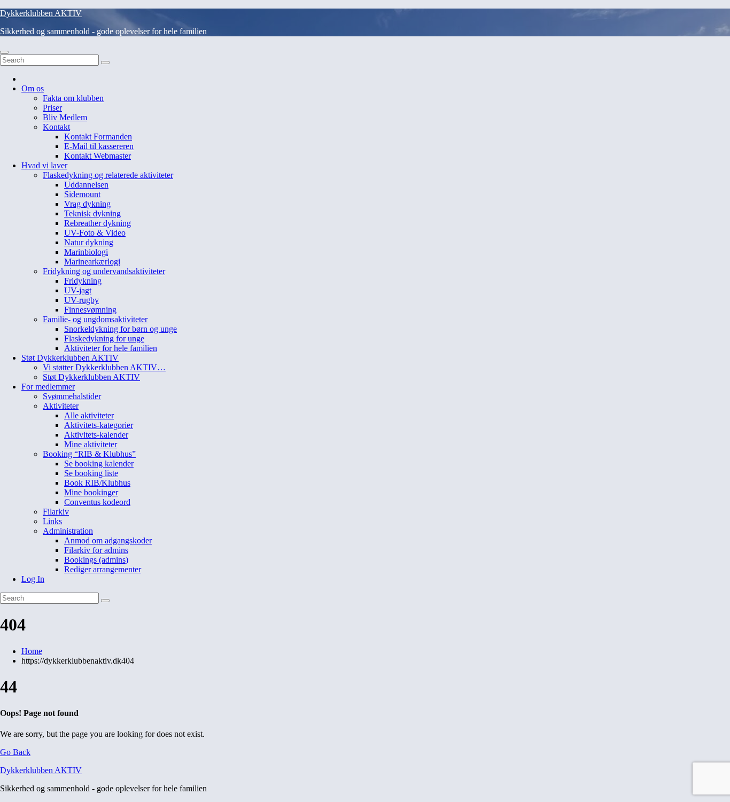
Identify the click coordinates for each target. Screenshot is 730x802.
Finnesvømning (90, 309)
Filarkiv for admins (96, 550)
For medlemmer (48, 386)
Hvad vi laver (44, 165)
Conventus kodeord (97, 502)
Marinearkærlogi (92, 261)
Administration (68, 530)
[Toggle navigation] (4, 52)
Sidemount (82, 194)
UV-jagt (77, 290)
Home (31, 651)
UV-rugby (81, 300)
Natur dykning (88, 242)
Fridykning (83, 280)
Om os (32, 88)
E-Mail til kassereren (99, 146)
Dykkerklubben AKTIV (41, 13)
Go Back (15, 752)
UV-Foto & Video (95, 232)
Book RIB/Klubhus (97, 482)
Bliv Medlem (65, 117)
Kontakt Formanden (98, 136)
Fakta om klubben (73, 98)
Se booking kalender (99, 463)
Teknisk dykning (92, 213)
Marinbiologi (86, 251)
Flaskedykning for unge (104, 338)
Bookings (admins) (96, 559)
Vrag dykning (87, 203)
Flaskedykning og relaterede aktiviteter (108, 175)
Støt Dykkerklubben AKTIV (70, 357)
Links (52, 521)
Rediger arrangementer (102, 569)
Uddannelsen (86, 184)
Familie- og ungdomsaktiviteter (95, 319)
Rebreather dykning (97, 223)
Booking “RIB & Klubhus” (89, 453)
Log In (32, 578)
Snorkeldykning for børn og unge (120, 328)
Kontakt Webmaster (97, 155)
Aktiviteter (61, 405)
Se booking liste (91, 473)
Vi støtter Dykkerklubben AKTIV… (104, 367)
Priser (52, 107)
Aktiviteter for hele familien (110, 348)
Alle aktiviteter (89, 415)
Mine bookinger (91, 492)
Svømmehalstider (72, 396)
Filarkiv (56, 511)
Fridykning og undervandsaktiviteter (104, 271)
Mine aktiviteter (90, 444)
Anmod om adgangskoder (108, 540)
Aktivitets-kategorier (98, 425)
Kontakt (56, 126)
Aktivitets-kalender (96, 434)
